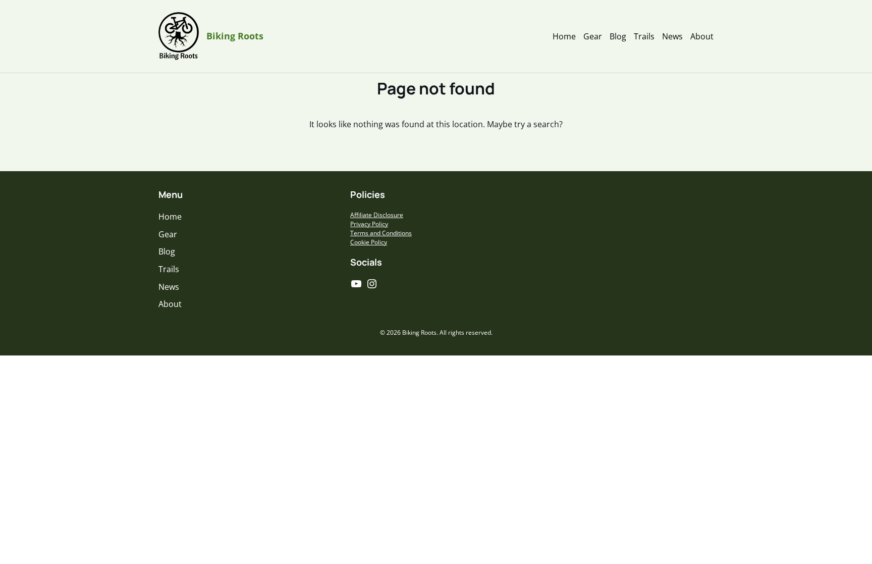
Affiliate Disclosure (376, 215)
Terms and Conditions (381, 233)
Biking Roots (234, 36)
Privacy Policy (369, 224)
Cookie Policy (368, 242)
